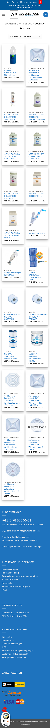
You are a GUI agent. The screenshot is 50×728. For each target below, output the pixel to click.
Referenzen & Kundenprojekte (16, 586)
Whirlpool (25, 23)
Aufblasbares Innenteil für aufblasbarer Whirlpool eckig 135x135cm (35, 400)
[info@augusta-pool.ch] (8, 2)
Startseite (10, 23)
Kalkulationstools (10, 579)
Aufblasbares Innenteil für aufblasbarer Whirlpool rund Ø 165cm (36, 444)
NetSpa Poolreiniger (37, 233)
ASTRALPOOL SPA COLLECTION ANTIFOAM (12, 156)
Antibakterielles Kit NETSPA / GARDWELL (12, 316)
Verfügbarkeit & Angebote (14, 657)
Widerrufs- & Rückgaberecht (15, 653)
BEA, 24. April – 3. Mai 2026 (14, 616)
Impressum (7, 636)
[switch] (5, 724)
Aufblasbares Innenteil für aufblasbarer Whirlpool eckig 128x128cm (10, 444)
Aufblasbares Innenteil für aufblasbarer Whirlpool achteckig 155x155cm (12, 400)
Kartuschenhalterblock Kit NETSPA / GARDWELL (38, 316)
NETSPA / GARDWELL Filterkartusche (10, 356)
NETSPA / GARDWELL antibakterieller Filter (35, 276)
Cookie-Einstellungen (12, 643)
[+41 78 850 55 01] (13, 2)
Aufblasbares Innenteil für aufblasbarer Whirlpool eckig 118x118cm (35, 75)
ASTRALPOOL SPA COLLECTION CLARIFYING (36, 156)
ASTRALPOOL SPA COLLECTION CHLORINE (12, 196)
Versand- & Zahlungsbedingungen (17, 650)
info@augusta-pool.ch (29, 530)
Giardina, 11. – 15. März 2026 (15, 612)
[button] (3, 14)
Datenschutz (8, 640)
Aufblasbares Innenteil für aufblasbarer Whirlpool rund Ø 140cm (11, 489)
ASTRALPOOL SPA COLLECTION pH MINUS (12, 235)
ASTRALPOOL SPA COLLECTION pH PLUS (36, 196)
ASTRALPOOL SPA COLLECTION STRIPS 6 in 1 (12, 117)
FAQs (4, 589)
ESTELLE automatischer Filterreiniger (10, 72)
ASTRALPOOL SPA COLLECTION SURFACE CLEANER (37, 117)
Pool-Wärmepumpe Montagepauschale (20, 576)
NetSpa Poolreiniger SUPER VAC (12, 274)
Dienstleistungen (10, 569)
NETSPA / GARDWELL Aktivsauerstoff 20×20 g (35, 357)
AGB (4, 647)
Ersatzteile (7, 583)
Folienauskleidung (10, 572)
